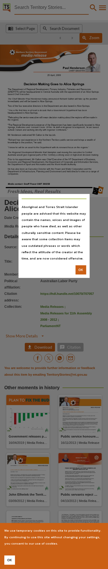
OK (80, 269)
